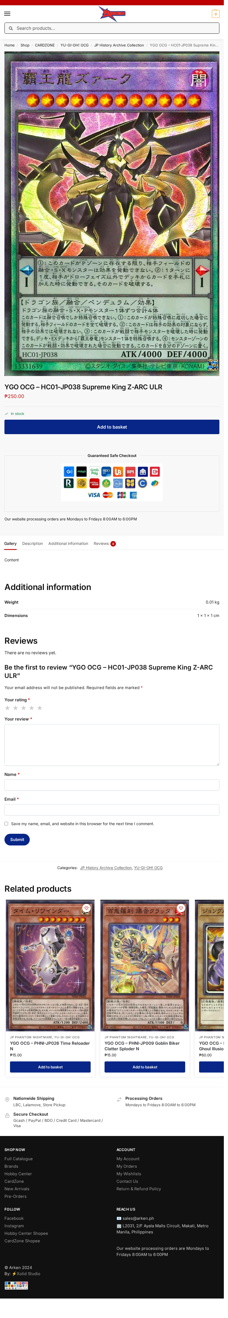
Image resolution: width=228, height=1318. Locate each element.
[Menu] (12, 14)
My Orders (127, 1166)
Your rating (17, 699)
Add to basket (112, 427)
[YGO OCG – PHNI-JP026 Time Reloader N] (50, 965)
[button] (215, 14)
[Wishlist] (86, 908)
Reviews (104, 543)
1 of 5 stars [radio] (7, 708)
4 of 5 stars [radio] (32, 708)
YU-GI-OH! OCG (75, 45)
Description (32, 543)
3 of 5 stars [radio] (24, 708)
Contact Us (127, 1181)
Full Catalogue (18, 1158)
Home (9, 45)
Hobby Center (18, 1173)
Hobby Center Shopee (26, 1233)
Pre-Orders (15, 1196)
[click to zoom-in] (114, 213)
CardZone (14, 1181)
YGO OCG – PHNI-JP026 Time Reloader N (50, 1046)
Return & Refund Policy (139, 1188)
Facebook (14, 1218)
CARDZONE (45, 45)
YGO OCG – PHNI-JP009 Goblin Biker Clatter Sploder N (142, 1046)
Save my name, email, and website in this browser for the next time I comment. (82, 823)
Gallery (10, 543)
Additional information (68, 543)
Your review (18, 719)
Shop (25, 45)
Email (11, 799)
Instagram (14, 1225)
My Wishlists (129, 1173)
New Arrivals (16, 1188)
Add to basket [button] (50, 1067)
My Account (128, 1158)
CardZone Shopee (22, 1240)
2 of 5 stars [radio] (16, 708)
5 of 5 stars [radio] (40, 708)
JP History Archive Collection (119, 45)
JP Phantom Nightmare (31, 1037)
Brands (11, 1166)
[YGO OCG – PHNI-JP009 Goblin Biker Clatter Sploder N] (144, 965)
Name (12, 774)
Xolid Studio (28, 1273)
